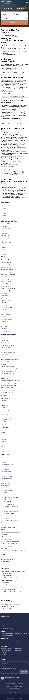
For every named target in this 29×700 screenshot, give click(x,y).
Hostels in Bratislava (6, 621)
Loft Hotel (3, 525)
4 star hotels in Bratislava (21, 633)
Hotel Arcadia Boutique (6, 490)
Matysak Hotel (4, 529)
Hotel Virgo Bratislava (6, 518)
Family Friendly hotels (6, 274)
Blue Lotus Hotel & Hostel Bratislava (9, 474)
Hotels (2, 226)
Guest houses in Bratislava (21, 621)
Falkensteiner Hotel (5, 485)
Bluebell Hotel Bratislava (6, 476)
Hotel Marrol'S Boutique (6, 508)
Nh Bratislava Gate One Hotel (8, 536)
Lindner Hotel (4, 522)
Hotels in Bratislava (5, 619)
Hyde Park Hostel (5, 582)
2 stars (2, 215)
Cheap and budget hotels (7, 279)
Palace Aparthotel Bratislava (7, 606)
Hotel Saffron (18, 650)
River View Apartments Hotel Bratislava (10, 543)
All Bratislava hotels (5, 331)
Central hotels (4, 276)
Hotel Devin (3, 499)
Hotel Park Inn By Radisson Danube (9, 511)
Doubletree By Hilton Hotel (7, 483)
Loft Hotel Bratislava (6, 648)
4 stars (2, 211)
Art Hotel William (5, 469)
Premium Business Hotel (6, 539)
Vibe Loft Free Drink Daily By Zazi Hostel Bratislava (13, 591)
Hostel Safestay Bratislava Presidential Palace (12, 577)
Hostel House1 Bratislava (7, 575)
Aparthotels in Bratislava (7, 623)
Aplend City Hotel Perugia (7, 464)
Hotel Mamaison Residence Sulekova (9, 506)
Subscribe (24, 671)
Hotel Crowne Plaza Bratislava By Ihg (10, 497)
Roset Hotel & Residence (6, 546)
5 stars (2, 208)
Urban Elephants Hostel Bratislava (9, 589)
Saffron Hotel (4, 548)
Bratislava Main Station (6, 345)
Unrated (3, 218)
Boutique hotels (18, 643)
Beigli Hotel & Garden (6, 471)
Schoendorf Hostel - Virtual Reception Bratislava (12, 587)
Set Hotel (3, 554)
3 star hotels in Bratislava (7, 635)
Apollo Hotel (4, 467)
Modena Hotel (4, 534)
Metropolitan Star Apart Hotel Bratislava (10, 532)
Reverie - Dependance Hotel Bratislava (10, 541)
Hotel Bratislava (4, 492)
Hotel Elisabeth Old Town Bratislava (9, 501)
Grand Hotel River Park (6, 488)
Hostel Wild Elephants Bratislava (8, 580)
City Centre (3, 340)
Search (14, 22)
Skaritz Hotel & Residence (7, 559)
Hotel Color (3, 495)
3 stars (2, 213)
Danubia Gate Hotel (5, 481)
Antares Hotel (4, 462)
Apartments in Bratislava (20, 619)
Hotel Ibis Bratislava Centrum (8, 504)
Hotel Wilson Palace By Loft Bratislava (10, 520)
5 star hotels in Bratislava (7, 633)
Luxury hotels (18, 641)
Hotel (2, 457)
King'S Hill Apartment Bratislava (6, 651)
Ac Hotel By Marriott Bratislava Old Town (10, 460)
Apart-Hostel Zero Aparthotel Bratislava (10, 604)
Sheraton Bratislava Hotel (7, 557)
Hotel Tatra (3, 515)
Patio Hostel (4, 584)
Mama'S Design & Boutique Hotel (8, 527)
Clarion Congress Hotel (6, 478)
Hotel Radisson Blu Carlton (7, 513)
